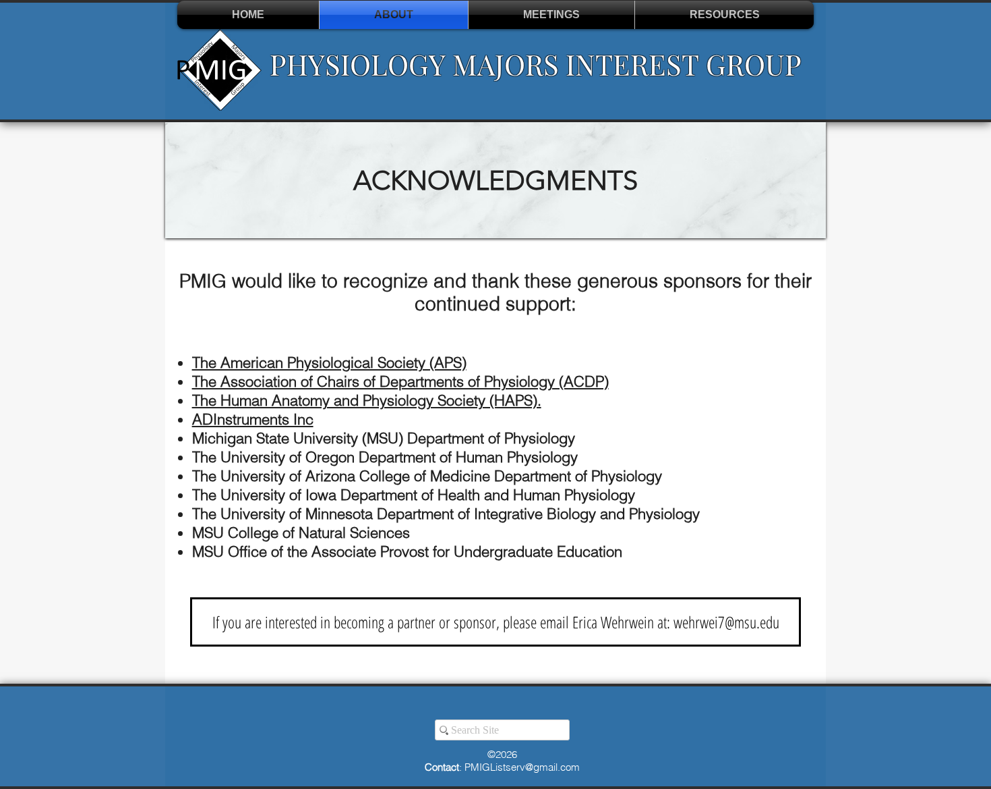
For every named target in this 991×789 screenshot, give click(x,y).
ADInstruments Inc (252, 419)
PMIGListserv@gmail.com (522, 767)
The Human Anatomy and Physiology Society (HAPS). (366, 400)
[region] (495, 180)
